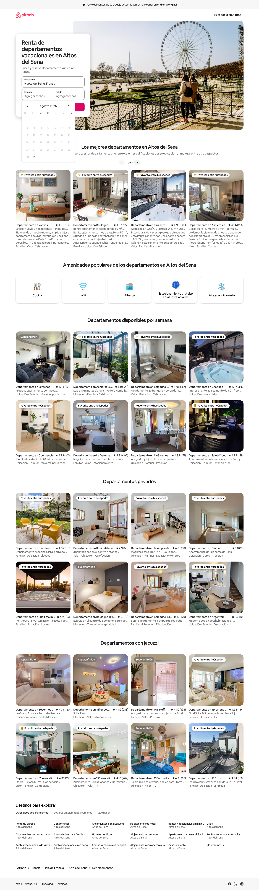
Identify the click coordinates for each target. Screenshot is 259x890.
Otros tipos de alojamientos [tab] (32, 812)
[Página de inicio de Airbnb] (25, 14)
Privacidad (47, 884)
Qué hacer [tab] (104, 812)
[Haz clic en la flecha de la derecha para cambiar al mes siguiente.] (69, 106)
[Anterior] (122, 162)
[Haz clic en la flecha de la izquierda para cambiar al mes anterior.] (28, 106)
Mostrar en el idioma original (160, 4)
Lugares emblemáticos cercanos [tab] (73, 812)
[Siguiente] (137, 162)
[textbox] (37, 96)
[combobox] (53, 83)
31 (34, 157)
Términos (61, 884)
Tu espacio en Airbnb (227, 15)
